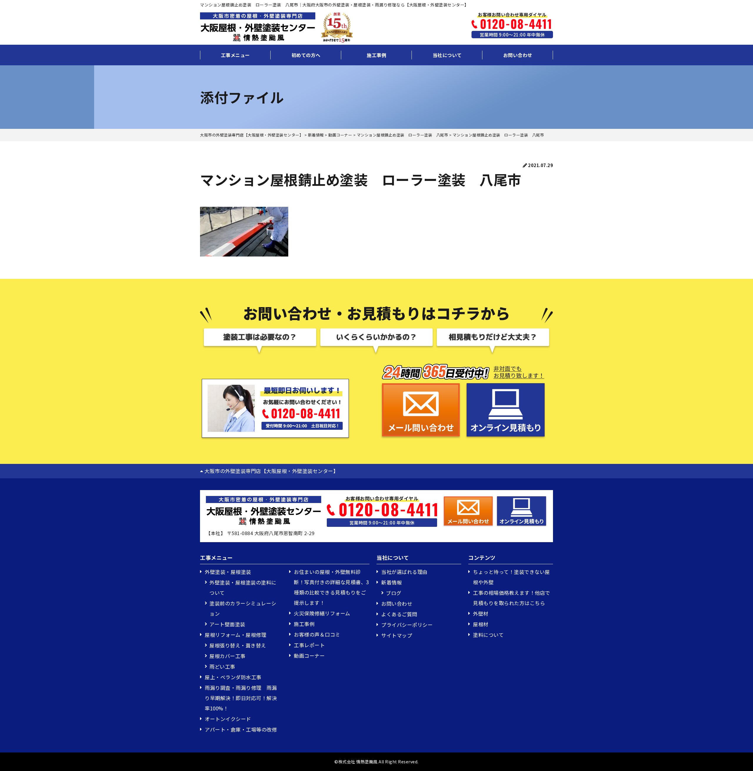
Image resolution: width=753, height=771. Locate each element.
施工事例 (376, 55)
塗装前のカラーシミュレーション (242, 608)
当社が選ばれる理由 (404, 571)
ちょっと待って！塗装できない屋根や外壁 (511, 577)
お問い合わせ (517, 55)
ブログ (394, 593)
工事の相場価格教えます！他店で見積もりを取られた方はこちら (511, 598)
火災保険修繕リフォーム (322, 613)
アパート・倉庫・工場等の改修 (241, 729)
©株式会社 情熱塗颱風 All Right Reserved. (376, 762)
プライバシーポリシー (407, 624)
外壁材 (481, 613)
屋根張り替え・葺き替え (237, 645)
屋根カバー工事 (227, 656)
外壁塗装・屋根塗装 (228, 571)
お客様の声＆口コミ (317, 634)
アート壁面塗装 (227, 624)
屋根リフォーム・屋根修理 (235, 634)
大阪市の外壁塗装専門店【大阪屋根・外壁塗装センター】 (270, 470)
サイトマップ (396, 635)
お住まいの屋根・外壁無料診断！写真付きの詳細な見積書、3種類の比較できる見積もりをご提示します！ (331, 587)
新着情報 (391, 582)
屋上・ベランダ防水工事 (233, 677)
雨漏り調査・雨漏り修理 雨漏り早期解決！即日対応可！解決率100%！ (241, 698)
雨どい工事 (222, 666)
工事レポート (309, 645)
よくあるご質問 (399, 614)
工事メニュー (235, 55)
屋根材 (481, 624)
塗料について (488, 634)
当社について (447, 55)
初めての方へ (306, 55)
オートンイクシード (228, 718)
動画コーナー (309, 655)
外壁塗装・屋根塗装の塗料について (242, 587)
